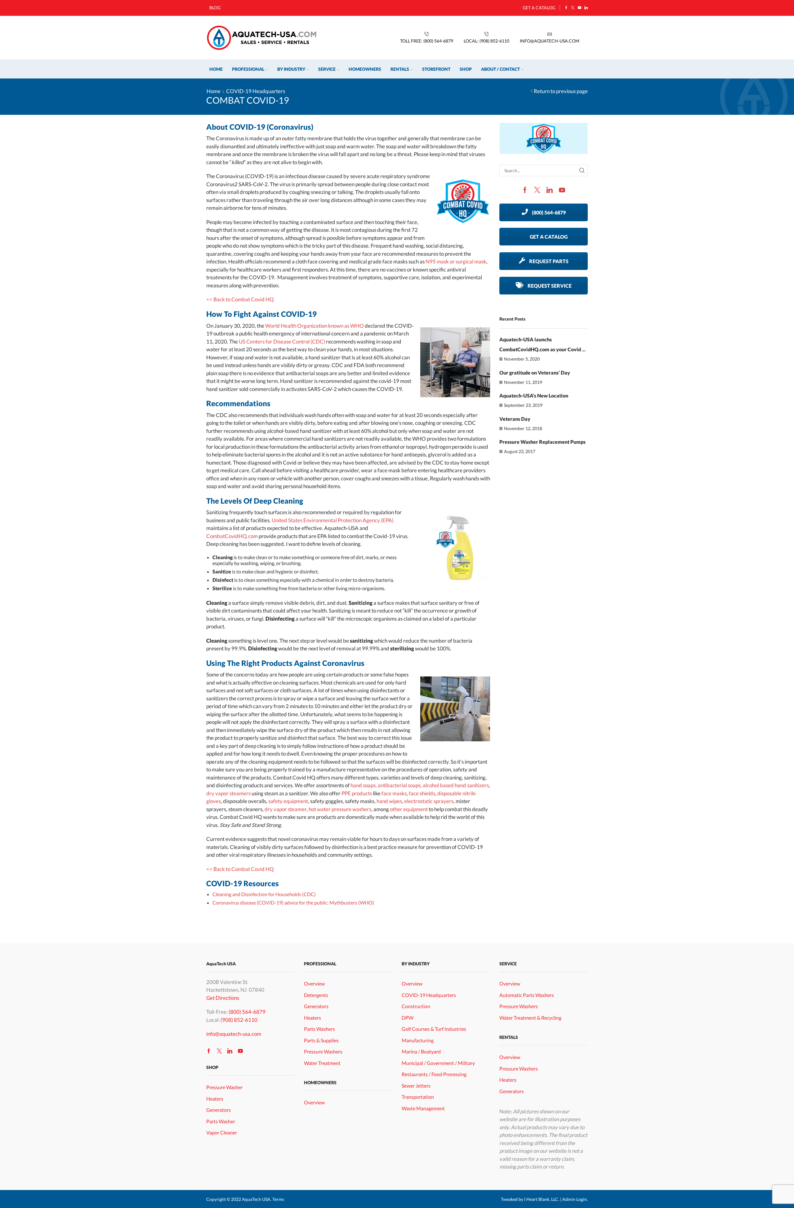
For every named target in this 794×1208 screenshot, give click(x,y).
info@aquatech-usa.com (233, 1034)
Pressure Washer (224, 1087)
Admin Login (574, 1199)
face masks (394, 793)
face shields (422, 793)
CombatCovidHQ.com (232, 536)
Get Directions (222, 998)
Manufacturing (418, 1040)
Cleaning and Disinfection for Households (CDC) (264, 894)
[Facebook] (566, 8)
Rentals (399, 69)
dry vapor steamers (228, 793)
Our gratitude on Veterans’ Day (534, 372)
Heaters (214, 1099)
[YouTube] (579, 8)
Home (216, 69)
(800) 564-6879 (247, 1011)
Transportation (418, 1097)
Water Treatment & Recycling (530, 1018)
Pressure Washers (323, 1051)
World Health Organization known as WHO (314, 325)
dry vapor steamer (285, 809)
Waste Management (423, 1108)
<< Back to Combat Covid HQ (240, 299)
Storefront (436, 69)
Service (327, 69)
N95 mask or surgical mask (456, 261)
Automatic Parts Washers (526, 995)
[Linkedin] (586, 8)
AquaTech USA (256, 1199)
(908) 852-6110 (239, 1020)
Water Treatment (322, 1063)
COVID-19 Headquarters (255, 91)
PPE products (356, 793)
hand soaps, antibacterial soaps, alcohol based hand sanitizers (419, 785)
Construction (416, 1006)
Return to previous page (561, 91)
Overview (314, 983)
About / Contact (500, 69)
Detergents (316, 995)
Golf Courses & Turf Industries (434, 1029)
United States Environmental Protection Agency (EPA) (333, 520)
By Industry (291, 69)
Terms (278, 1199)
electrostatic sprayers (428, 801)
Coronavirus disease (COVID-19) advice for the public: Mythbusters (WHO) (293, 902)
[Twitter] (572, 8)
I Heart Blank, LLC (541, 1199)
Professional (248, 69)
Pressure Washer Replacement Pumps (542, 442)
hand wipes (389, 801)
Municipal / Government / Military (438, 1063)
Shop (466, 69)
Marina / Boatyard (421, 1051)
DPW (407, 1018)
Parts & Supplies (321, 1040)
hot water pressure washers (340, 809)
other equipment (409, 809)
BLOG (215, 7)
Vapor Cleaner (221, 1132)
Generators (218, 1110)
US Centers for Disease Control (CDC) (282, 341)
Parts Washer (220, 1121)
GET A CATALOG (539, 7)
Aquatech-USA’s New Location (533, 395)
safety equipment (288, 801)
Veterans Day (514, 419)
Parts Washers (319, 1029)
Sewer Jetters (416, 1086)
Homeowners (365, 69)
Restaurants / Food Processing (434, 1074)
